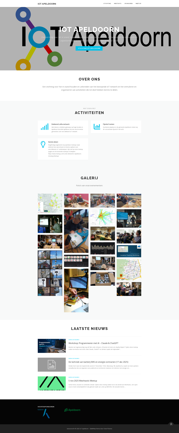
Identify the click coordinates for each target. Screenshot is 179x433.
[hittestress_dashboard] (76, 261)
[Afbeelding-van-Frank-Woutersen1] (50, 224)
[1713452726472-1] (76, 200)
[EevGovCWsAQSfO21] (103, 248)
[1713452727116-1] (129, 200)
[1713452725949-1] (103, 200)
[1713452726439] (76, 231)
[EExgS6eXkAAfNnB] (103, 279)
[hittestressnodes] (50, 273)
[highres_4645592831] (103, 233)
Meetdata (117, 3)
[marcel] (103, 263)
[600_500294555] (129, 218)
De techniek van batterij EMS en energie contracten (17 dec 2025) (98, 361)
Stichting (107, 3)
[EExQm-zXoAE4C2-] (129, 289)
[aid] (129, 269)
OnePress (93, 429)
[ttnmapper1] (103, 217)
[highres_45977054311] (129, 236)
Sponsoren (129, 3)
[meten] (76, 290)
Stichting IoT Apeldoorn (89, 48)
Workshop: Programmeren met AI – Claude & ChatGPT (93, 343)
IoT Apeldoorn (47, 4)
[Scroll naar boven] (171, 424)
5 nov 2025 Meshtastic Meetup (83, 380)
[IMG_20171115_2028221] (50, 242)
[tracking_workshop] (129, 251)
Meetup (138, 3)
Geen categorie (74, 339)
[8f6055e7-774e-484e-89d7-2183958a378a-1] (50, 203)
